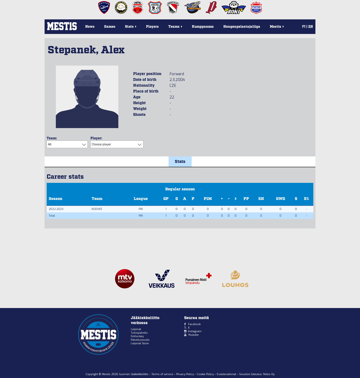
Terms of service (162, 374)
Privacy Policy (185, 374)
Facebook (194, 324)
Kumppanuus (203, 27)
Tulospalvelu (139, 332)
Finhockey (137, 336)
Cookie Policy (206, 374)
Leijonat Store (140, 343)
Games (109, 27)
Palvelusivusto (140, 340)
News (90, 27)
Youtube (193, 335)
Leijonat (136, 329)
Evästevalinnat (226, 374)
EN (310, 27)
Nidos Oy (269, 374)
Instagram (194, 331)
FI (303, 27)
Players (152, 27)
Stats (180, 161)
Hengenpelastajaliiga (241, 27)
